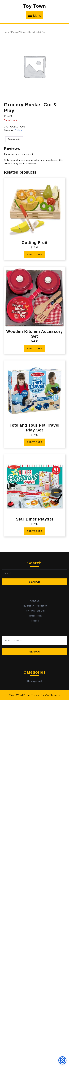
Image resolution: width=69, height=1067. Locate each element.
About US (35, 600)
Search (34, 651)
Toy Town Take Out (34, 610)
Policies (35, 620)
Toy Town (34, 6)
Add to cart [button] (34, 254)
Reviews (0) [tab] (14, 139)
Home (6, 32)
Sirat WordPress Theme (24, 695)
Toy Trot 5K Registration (35, 605)
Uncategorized (34, 681)
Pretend (14, 32)
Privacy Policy (35, 615)
